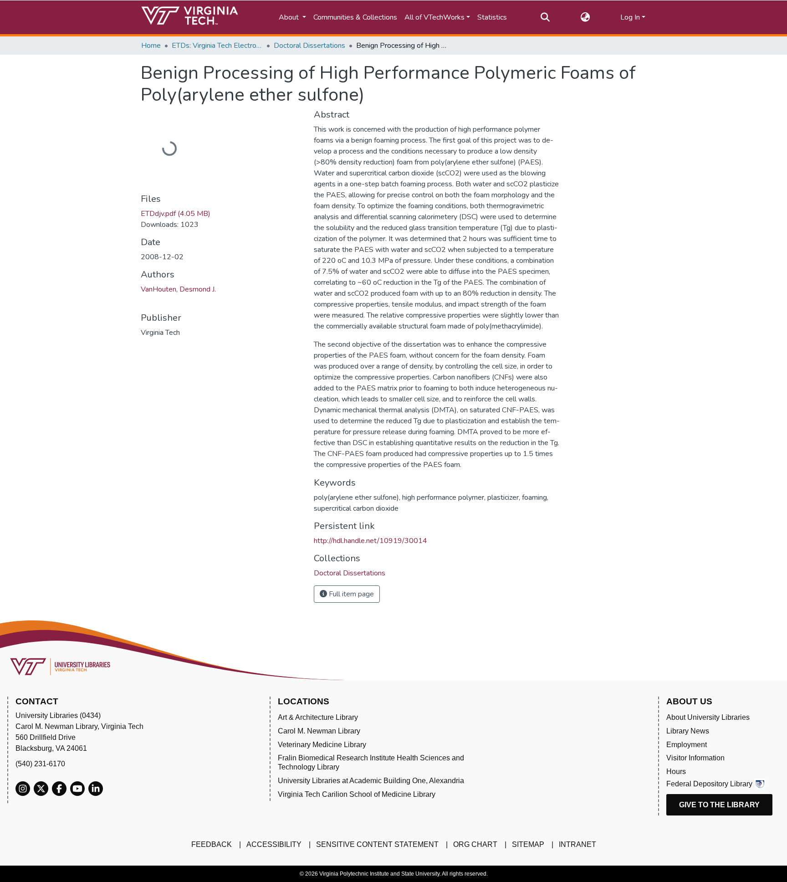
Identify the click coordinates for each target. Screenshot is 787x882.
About (290, 17)
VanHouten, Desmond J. (178, 289)
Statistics (492, 17)
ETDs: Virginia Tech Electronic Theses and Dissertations (217, 46)
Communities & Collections (355, 17)
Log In (630, 17)
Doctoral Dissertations (309, 46)
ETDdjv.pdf (175, 214)
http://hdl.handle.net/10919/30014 (370, 541)
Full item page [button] (350, 594)
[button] (585, 17)
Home (151, 46)
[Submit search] (545, 17)
